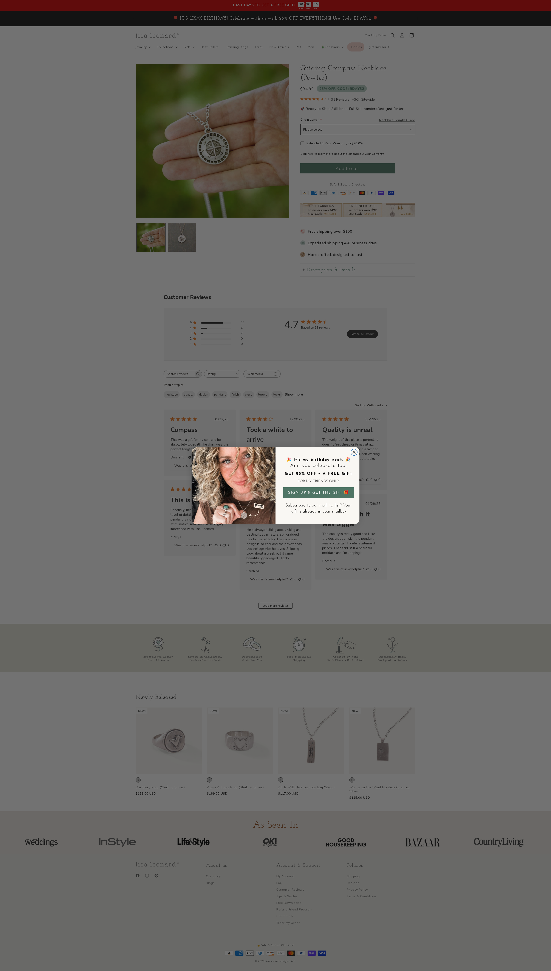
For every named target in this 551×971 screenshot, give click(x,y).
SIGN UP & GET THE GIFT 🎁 (318, 492)
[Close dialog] (354, 452)
